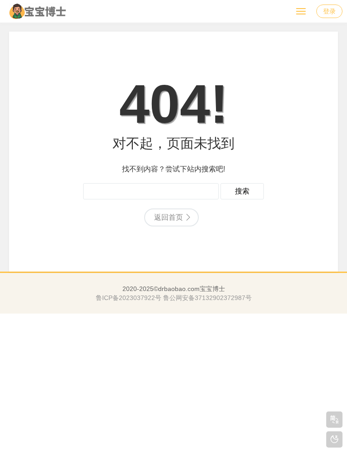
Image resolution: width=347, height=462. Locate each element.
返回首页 (168, 217)
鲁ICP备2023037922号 (128, 297)
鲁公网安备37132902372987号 (207, 297)
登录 (329, 11)
